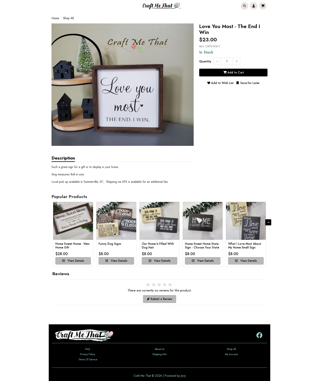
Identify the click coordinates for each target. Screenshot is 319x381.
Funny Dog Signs (110, 244)
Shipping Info (159, 354)
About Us (159, 349)
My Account (231, 354)
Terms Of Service (87, 359)
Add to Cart (235, 72)
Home (55, 18)
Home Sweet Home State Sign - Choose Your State (202, 245)
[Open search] (244, 6)
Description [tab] (63, 158)
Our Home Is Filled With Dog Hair (158, 245)
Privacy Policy (87, 354)
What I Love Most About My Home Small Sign (244, 245)
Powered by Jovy (175, 376)
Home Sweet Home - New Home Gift (72, 245)
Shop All (68, 18)
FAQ (87, 349)
